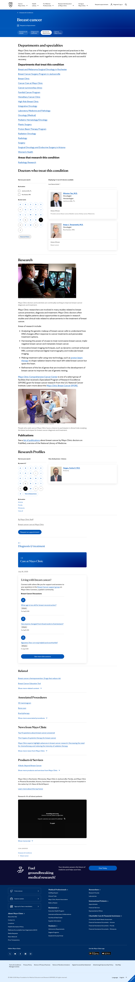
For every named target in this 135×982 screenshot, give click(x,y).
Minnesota (21, 508)
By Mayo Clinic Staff (25, 519)
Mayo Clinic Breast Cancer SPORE (62, 385)
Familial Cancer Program (29, 92)
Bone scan (22, 708)
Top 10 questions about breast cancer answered (36, 733)
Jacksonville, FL (26, 191)
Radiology (22, 138)
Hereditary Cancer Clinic (29, 97)
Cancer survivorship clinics (30, 87)
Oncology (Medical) (27, 115)
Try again (52, 823)
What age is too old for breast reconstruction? (38, 605)
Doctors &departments (46, 32)
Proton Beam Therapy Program (32, 129)
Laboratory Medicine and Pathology (34, 110)
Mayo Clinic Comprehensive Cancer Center (37, 376)
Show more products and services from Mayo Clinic (37, 770)
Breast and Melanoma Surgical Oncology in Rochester (42, 69)
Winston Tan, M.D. (70, 193)
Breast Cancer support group (48, 587)
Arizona (20, 502)
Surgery (21, 142)
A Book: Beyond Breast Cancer (30, 765)
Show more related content (28, 688)
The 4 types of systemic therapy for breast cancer (37, 738)
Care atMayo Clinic (58, 32)
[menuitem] (23, 32)
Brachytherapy (23, 713)
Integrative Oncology (27, 106)
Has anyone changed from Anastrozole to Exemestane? (42, 624)
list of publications (32, 440)
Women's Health (25, 152)
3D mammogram (24, 703)
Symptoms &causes (23, 32)
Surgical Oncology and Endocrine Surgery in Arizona (41, 147)
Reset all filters (24, 237)
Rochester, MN (26, 194)
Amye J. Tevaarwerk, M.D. (73, 224)
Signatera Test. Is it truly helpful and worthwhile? (39, 643)
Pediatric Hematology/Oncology (32, 119)
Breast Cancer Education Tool (29, 683)
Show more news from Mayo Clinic (31, 751)
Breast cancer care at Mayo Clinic (31, 524)
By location (21, 186)
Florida (20, 505)
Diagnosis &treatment (34, 32)
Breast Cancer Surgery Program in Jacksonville (39, 74)
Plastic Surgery (25, 124)
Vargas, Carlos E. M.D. (71, 468)
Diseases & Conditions (26, 12)
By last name (22, 200)
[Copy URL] (64, 818)
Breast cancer (29, 19)
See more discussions (42, 656)
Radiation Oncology (27, 133)
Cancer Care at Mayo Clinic (30, 83)
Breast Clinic (23, 78)
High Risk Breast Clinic (28, 101)
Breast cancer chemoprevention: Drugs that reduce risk (39, 678)
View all (20, 511)
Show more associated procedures (31, 718)
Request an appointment (29, 532)
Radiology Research (27, 162)
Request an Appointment (27, 25)
